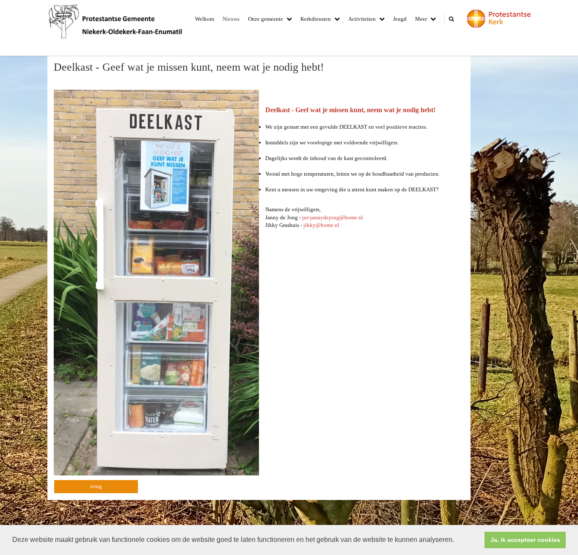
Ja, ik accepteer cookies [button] (525, 539)
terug (96, 486)
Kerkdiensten (315, 19)
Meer (421, 19)
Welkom (204, 19)
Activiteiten (362, 19)
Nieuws (231, 19)
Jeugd (400, 19)
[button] (457, 540)
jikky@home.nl (321, 225)
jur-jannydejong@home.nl (332, 217)
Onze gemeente (265, 19)
